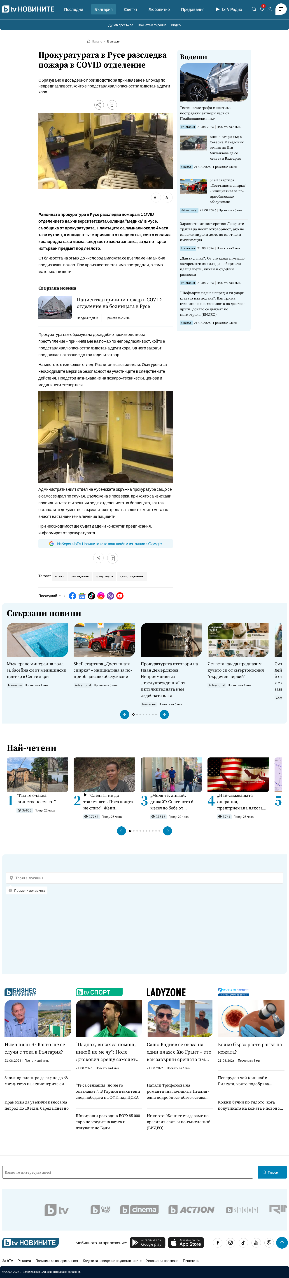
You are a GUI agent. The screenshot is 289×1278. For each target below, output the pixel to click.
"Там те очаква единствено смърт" (36, 798)
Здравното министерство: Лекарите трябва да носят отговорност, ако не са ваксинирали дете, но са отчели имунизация (212, 231)
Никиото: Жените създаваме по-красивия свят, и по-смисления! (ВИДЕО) (178, 1122)
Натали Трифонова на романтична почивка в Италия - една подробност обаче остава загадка (178, 1091)
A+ (167, 197)
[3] (262, 9)
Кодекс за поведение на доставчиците (112, 1260)
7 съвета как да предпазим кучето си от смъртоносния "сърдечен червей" (235, 670)
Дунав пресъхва (120, 25)
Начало (97, 41)
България (103, 9)
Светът (130, 9)
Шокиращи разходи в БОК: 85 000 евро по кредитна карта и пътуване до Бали (108, 1122)
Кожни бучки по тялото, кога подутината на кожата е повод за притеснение (250, 1105)
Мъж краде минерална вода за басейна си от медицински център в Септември (36, 670)
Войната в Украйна (152, 25)
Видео (176, 25)
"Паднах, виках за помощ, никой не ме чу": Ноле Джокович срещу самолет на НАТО (106, 1052)
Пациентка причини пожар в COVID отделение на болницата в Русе (119, 302)
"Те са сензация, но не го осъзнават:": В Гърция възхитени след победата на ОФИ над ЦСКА (108, 1091)
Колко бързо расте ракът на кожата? (250, 1048)
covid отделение (131, 576)
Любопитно (159, 9)
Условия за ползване (162, 1260)
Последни (73, 9)
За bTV (7, 1260)
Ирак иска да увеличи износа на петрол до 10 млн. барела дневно (37, 1105)
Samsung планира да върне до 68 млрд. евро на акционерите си (36, 1081)
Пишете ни (191, 1260)
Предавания (193, 9)
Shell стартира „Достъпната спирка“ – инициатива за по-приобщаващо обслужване (228, 191)
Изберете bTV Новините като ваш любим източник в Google (109, 543)
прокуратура (104, 576)
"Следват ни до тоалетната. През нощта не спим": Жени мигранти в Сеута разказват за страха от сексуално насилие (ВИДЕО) (108, 801)
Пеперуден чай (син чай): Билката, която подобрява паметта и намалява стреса (244, 1081)
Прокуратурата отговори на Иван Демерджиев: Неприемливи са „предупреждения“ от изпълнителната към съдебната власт (169, 679)
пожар (59, 576)
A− (156, 197)
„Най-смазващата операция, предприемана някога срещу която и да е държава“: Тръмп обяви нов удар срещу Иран (241, 801)
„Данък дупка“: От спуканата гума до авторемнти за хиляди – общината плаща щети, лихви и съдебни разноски (212, 266)
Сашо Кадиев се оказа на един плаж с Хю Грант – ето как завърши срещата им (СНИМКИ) (179, 1052)
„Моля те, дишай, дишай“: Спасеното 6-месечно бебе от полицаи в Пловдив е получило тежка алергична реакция (172, 801)
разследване (80, 576)
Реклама (24, 1260)
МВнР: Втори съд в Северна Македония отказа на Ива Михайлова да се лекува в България (227, 147)
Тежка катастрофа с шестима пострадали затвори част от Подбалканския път (205, 113)
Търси (273, 1172)
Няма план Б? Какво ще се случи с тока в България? (35, 1048)
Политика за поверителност (56, 1260)
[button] (124, 714)
